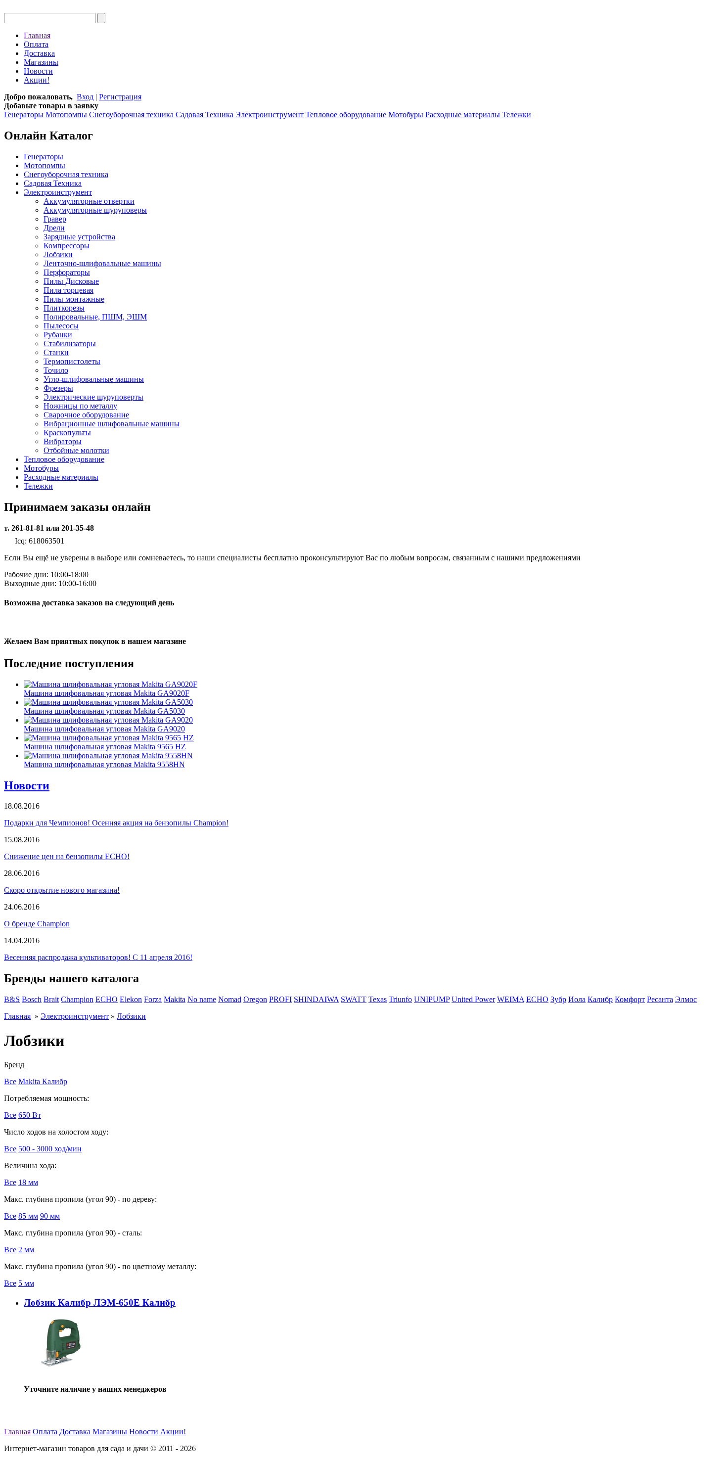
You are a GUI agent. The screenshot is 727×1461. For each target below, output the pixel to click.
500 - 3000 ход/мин (50, 1148)
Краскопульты (67, 432)
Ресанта (660, 999)
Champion (77, 999)
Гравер (55, 219)
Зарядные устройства (79, 236)
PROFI (280, 999)
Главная (37, 35)
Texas (377, 999)
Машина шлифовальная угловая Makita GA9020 (104, 729)
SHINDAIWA (316, 999)
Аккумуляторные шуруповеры (95, 210)
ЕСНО (537, 999)
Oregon (255, 999)
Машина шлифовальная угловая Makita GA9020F (106, 693)
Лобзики (58, 254)
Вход (85, 96)
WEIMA (510, 999)
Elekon (131, 999)
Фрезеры (58, 388)
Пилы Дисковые (71, 281)
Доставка (39, 53)
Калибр (600, 999)
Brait (51, 999)
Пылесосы (61, 325)
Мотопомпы (66, 114)
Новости (38, 71)
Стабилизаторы (70, 343)
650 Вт (29, 1115)
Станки (56, 352)
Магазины (41, 62)
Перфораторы (67, 272)
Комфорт (630, 999)
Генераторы (24, 114)
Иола (577, 999)
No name (201, 999)
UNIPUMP (432, 999)
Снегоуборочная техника (131, 114)
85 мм (28, 1216)
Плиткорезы (64, 308)
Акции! (36, 80)
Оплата (36, 44)
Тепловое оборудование (346, 114)
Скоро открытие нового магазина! (62, 890)
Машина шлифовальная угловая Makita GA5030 (104, 711)
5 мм (26, 1283)
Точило (56, 370)
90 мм (50, 1216)
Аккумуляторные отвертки (89, 201)
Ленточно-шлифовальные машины (102, 263)
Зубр (558, 999)
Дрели (54, 228)
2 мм (26, 1249)
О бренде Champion (37, 923)
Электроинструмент (269, 114)
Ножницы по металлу (80, 406)
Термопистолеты (72, 361)
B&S (12, 999)
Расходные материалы (462, 114)
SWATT (353, 999)
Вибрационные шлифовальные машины (112, 423)
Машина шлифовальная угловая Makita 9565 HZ (105, 746)
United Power (473, 999)
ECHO (106, 999)
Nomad (229, 999)
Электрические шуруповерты (93, 397)
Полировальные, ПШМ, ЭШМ (95, 317)
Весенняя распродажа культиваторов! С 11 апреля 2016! (98, 957)
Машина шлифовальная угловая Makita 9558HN (104, 764)
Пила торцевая (68, 290)
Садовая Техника (204, 114)
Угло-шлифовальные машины (94, 379)
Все (10, 1081)
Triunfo (400, 999)
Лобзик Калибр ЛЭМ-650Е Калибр (100, 1302)
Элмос (686, 999)
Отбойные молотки (76, 450)
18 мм (28, 1182)
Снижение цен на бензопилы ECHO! (67, 856)
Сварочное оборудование (86, 415)
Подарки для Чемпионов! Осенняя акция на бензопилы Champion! (116, 823)
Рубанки (58, 334)
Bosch (32, 999)
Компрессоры (67, 245)
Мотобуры (405, 114)
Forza (153, 999)
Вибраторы (63, 441)
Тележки (516, 114)
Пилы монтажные (74, 299)
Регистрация (120, 96)
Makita (174, 999)
